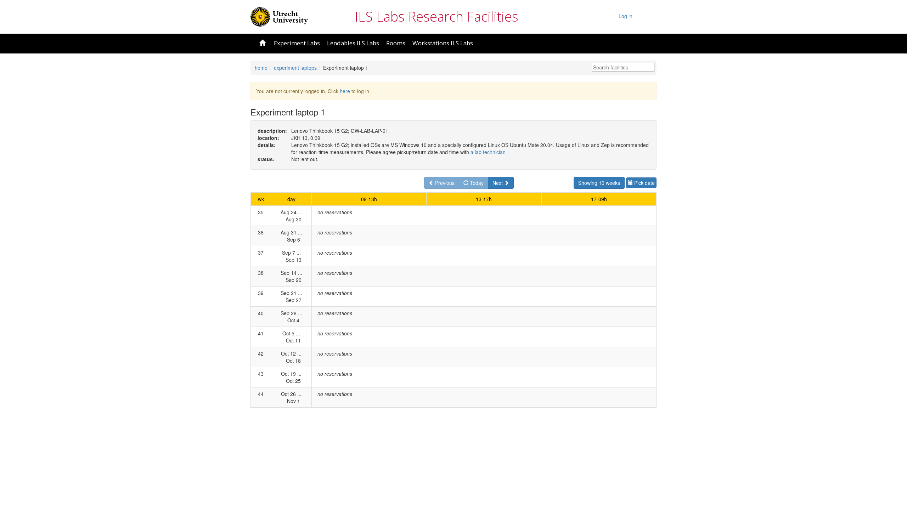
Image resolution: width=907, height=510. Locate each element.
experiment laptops (295, 67)
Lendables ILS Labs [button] (353, 43)
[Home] (279, 15)
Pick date (644, 182)
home (261, 67)
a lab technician (488, 151)
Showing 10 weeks (599, 182)
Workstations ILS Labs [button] (442, 43)
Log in (625, 15)
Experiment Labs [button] (297, 43)
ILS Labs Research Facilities (436, 16)
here (345, 91)
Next (498, 182)
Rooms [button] (395, 43)
